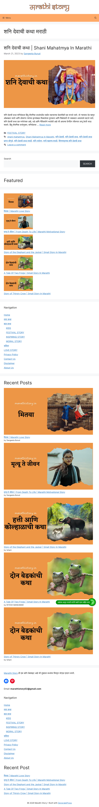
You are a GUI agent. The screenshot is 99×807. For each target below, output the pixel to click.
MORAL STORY (14, 341)
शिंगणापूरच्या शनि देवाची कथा (70, 141)
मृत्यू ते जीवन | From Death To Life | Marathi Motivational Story (34, 231)
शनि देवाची (59, 137)
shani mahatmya (15, 137)
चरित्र (6, 345)
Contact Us (9, 359)
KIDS (8, 328)
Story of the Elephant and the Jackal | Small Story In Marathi (35, 252)
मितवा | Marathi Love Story (17, 211)
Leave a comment (16, 144)
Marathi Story (11, 673)
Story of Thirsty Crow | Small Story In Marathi (27, 293)
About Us (9, 367)
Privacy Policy (11, 354)
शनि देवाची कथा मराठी (23, 141)
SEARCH (87, 163)
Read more (45, 124)
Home (7, 315)
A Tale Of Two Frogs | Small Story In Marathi (27, 273)
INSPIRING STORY (15, 337)
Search (7, 158)
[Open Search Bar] (95, 18)
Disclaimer (9, 363)
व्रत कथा (7, 319)
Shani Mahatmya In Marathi (40, 137)
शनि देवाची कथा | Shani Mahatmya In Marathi (48, 47)
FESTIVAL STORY (16, 133)
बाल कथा (7, 323)
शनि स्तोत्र (37, 141)
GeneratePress (65, 803)
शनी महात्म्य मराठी (50, 141)
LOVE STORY (10, 350)
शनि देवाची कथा (71, 137)
